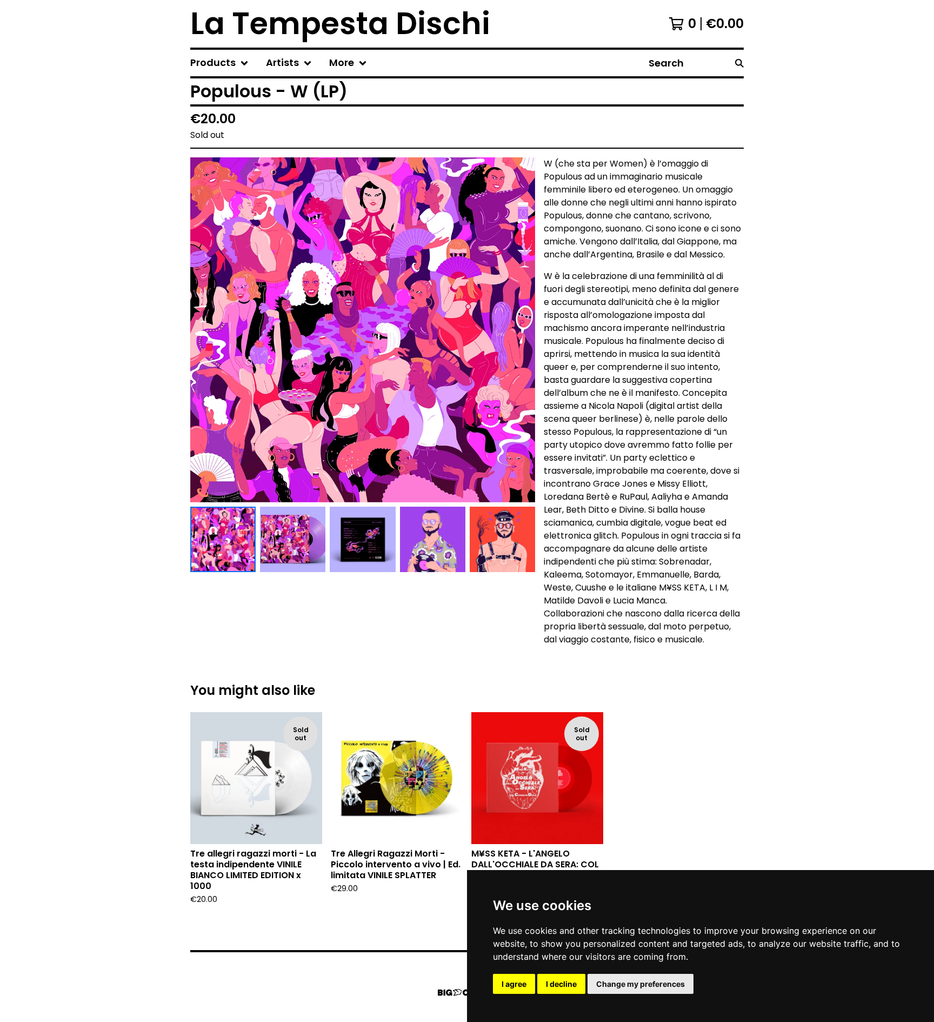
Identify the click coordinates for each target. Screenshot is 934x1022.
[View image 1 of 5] (223, 539)
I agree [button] (514, 983)
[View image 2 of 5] (292, 539)
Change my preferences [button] (640, 983)
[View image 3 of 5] (362, 539)
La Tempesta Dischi (340, 24)
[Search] (739, 63)
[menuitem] (219, 63)
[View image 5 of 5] (502, 539)
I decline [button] (561, 983)
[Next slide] (520, 330)
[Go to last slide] (205, 330)
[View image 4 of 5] (432, 539)
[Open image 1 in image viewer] (362, 329)
